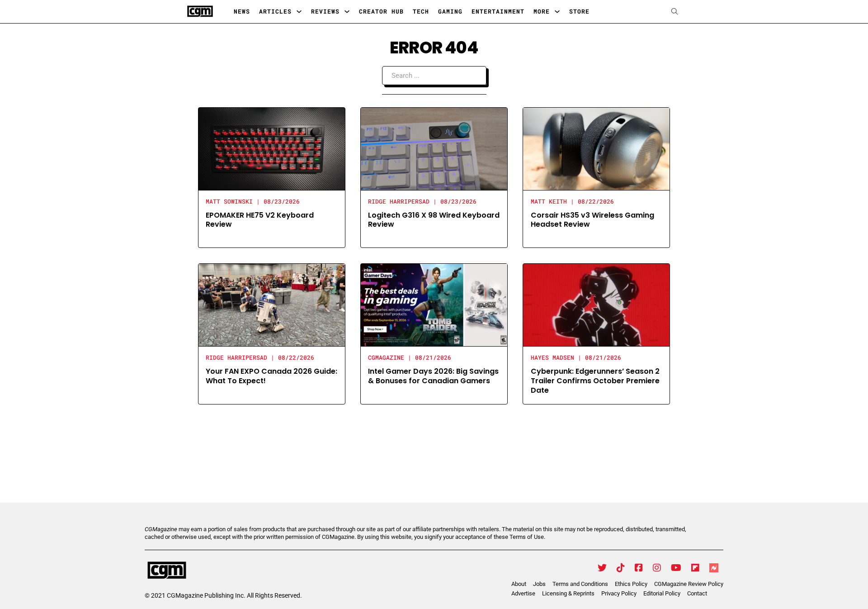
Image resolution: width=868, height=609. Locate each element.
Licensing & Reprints (568, 593)
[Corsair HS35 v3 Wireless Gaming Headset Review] (596, 148)
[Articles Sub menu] (299, 11)
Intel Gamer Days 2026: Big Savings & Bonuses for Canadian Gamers (433, 376)
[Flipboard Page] (695, 568)
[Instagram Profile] (657, 568)
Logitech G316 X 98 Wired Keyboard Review (434, 220)
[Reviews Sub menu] (347, 11)
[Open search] (675, 11)
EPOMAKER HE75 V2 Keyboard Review (260, 220)
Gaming (450, 11)
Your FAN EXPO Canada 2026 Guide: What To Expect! (271, 376)
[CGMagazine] (223, 570)
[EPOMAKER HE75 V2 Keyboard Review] (271, 148)
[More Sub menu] (557, 11)
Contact (697, 593)
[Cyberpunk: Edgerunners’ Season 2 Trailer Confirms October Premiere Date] (596, 304)
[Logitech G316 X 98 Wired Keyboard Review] (434, 148)
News (242, 11)
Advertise (523, 593)
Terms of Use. (527, 536)
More (541, 11)
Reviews (325, 11)
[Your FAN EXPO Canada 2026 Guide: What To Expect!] (271, 304)
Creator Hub (381, 11)
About (518, 583)
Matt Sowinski (229, 201)
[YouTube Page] (676, 568)
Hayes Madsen (552, 357)
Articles (275, 11)
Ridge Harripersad (398, 201)
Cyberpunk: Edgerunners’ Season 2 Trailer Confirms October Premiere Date (595, 380)
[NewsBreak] (713, 567)
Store (579, 11)
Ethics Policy (631, 583)
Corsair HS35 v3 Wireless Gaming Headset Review (592, 220)
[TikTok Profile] (621, 568)
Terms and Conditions (580, 583)
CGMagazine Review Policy (688, 583)
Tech (421, 11)
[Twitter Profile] (602, 568)
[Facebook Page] (639, 568)
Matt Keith (549, 201)
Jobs (539, 583)
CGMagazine (386, 357)
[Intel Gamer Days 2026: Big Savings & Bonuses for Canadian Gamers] (434, 304)
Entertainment (498, 11)
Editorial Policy (661, 593)
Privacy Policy (619, 593)
